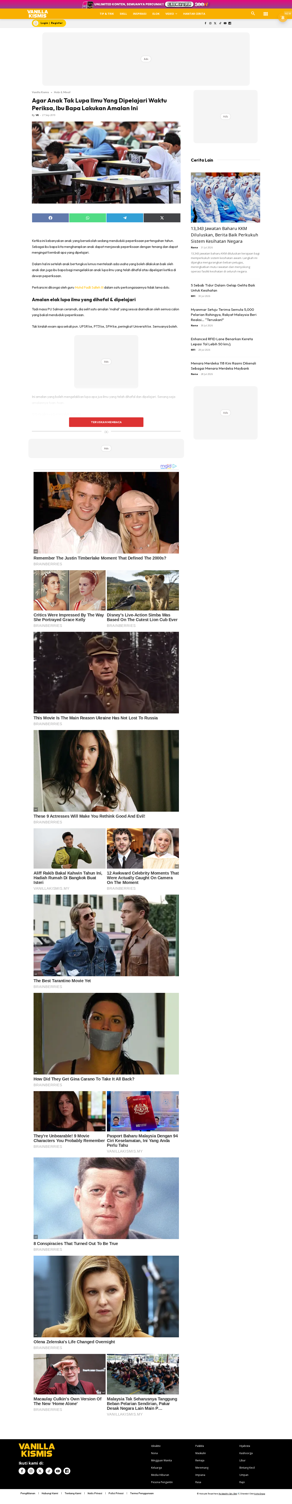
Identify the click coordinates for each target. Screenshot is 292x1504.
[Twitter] (215, 23)
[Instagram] (210, 23)
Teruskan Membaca (106, 422)
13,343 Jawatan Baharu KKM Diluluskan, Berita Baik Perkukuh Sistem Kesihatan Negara (224, 235)
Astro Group (259, 1493)
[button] (253, 14)
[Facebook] (205, 23)
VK (37, 115)
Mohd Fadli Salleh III (89, 287)
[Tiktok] (220, 23)
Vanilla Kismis (40, 92)
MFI (193, 296)
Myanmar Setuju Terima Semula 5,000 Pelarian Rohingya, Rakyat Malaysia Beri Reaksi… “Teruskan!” (224, 314)
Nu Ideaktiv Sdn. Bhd (228, 1493)
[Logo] (38, 14)
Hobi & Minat (62, 92)
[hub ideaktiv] (265, 12)
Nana (194, 247)
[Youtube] (225, 23)
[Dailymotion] (229, 23)
